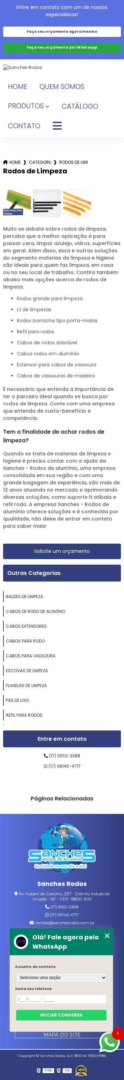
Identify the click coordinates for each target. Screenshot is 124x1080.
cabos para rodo (25, 641)
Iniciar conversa (61, 1015)
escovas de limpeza (27, 671)
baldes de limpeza (24, 596)
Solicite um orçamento (62, 551)
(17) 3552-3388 (64, 756)
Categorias (40, 162)
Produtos (26, 106)
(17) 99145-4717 (64, 766)
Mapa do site (62, 1035)
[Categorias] (57, 126)
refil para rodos (24, 715)
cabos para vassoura (30, 656)
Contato (24, 126)
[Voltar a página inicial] (62, 67)
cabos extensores (26, 626)
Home (17, 86)
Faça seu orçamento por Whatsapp (62, 47)
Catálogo (80, 106)
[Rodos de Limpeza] (17, 203)
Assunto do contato (35, 966)
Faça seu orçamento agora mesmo (62, 31)
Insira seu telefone (33, 988)
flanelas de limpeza (26, 685)
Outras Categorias (34, 573)
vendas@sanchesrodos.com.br (64, 922)
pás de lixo (17, 700)
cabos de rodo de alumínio (35, 611)
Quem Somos (62, 86)
